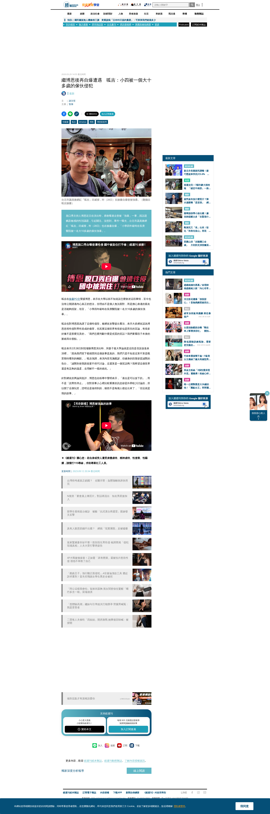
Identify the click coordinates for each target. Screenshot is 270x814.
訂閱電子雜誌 (89, 792)
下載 (137, 745)
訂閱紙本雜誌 (199, 24)
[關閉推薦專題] (267, 393)
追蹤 (112, 745)
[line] (184, 792)
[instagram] (198, 792)
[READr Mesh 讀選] (147, 4)
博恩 (92, 122)
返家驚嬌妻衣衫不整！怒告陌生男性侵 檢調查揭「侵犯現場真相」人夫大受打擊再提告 (98, 544)
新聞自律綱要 (132, 792)
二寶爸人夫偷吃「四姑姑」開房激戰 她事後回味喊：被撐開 (98, 621)
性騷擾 (65, 122)
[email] (204, 792)
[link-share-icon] (76, 113)
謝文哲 (72, 100)
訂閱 (125, 745)
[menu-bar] (202, 5)
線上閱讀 (139, 771)
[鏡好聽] (123, 5)
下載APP (117, 792)
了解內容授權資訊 (135, 760)
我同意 (244, 806)
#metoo (82, 122)
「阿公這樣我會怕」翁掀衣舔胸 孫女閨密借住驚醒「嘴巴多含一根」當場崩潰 (98, 590)
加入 (100, 745)
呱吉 (74, 122)
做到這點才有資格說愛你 (81, 698)
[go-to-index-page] (70, 5)
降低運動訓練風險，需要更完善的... (197, 343)
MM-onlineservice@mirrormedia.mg (108, 798)
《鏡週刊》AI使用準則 (154, 792)
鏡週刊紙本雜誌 (93, 760)
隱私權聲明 (179, 806)
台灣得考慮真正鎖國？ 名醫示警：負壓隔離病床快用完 (97, 482)
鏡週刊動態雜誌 (113, 760)
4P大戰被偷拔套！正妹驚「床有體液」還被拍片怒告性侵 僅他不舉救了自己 (97, 559)
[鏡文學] (136, 5)
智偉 (71, 104)
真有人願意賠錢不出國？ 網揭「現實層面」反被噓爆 (97, 528)
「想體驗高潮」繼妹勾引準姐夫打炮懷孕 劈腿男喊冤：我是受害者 (98, 606)
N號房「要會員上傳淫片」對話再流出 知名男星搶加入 (97, 497)
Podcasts (184, 24)
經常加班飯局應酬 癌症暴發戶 (197, 315)
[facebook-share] (63, 113)
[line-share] (70, 113)
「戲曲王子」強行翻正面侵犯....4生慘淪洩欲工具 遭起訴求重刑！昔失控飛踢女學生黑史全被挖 (97, 575)
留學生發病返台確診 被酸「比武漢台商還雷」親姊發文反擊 (97, 513)
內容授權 (104, 792)
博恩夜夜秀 (102, 122)
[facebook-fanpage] (192, 792)
